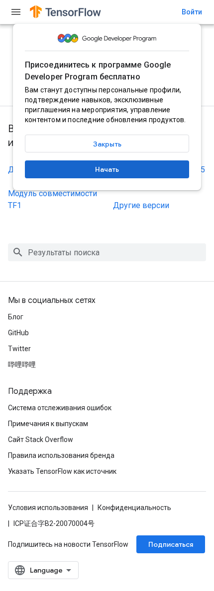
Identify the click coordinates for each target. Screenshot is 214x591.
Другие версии (141, 205)
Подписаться (170, 544)
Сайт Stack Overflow (40, 439)
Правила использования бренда (61, 455)
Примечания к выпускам (48, 424)
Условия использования (48, 508)
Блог (15, 317)
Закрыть (107, 144)
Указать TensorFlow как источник (62, 471)
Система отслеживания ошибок (59, 408)
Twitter (19, 349)
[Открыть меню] (16, 12)
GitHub (18, 333)
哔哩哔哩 (22, 365)
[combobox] (107, 252)
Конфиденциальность (134, 508)
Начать (107, 169)
